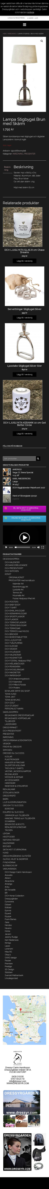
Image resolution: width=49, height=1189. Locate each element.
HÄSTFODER (9, 837)
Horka (7, 931)
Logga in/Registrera (16, 18)
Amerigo (8, 884)
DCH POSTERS (11, 602)
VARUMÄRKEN (9, 869)
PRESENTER (29, 154)
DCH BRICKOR (11, 634)
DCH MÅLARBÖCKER (14, 664)
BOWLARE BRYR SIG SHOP (17, 691)
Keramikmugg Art (20, 587)
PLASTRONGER (12, 759)
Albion (8, 878)
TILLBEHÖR (10, 721)
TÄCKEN (9, 830)
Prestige (8, 966)
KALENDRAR (8, 843)
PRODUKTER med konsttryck (22, 580)
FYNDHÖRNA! (9, 862)
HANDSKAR (10, 783)
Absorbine (9, 881)
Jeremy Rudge (11, 937)
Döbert (8, 904)
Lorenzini (9, 949)
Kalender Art (18, 584)
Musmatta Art (18, 595)
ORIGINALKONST (16, 577)
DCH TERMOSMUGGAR (16, 625)
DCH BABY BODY (12, 605)
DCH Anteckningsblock (19, 679)
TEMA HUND (10, 694)
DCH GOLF (10, 703)
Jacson (8, 934)
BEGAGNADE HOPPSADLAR (17, 718)
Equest (8, 913)
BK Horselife (10, 890)
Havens (8, 928)
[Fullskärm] (42, 547)
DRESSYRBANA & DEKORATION (17, 740)
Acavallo (9, 875)
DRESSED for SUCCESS (13, 753)
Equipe (8, 916)
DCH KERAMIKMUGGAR (16, 613)
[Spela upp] (6, 547)
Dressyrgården (11, 899)
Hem (4, 34)
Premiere (9, 963)
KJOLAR (8, 756)
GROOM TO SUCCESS (13, 805)
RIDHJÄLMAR (9, 789)
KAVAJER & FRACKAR (14, 762)
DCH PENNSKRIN (12, 666)
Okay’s (8, 954)
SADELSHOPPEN (10, 712)
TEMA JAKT (10, 697)
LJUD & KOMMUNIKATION (14, 802)
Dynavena (9, 901)
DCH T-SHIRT (11, 607)
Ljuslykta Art (18, 589)
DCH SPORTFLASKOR (15, 616)
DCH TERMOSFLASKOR (15, 622)
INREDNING (12, 34)
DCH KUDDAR (11, 646)
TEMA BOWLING (12, 700)
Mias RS (8, 952)
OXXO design (11, 957)
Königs (8, 943)
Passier (8, 960)
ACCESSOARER (12, 780)
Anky (7, 887)
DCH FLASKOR (11, 619)
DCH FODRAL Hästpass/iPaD (18, 661)
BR (6, 893)
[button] (24, 537)
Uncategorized (11, 978)
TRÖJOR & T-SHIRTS (14, 768)
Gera (7, 922)
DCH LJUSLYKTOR (13, 640)
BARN (5, 799)
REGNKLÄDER (11, 774)
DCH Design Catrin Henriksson (18, 872)
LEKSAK (6, 833)
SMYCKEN (7, 750)
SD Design (9, 969)
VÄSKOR (7, 743)
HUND (5, 853)
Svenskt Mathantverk (14, 975)
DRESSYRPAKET (10, 727)
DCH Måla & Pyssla (17, 685)
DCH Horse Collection (14, 896)
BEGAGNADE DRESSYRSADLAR (19, 715)
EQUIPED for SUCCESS (13, 812)
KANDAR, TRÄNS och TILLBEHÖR (20, 818)
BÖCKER (7, 846)
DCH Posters (14, 688)
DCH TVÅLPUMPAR (13, 643)
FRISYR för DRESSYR (12, 747)
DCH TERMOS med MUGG (17, 631)
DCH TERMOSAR (12, 628)
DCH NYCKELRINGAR (14, 669)
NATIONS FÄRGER (11, 840)
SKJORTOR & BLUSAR (15, 765)
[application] (24, 537)
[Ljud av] (38, 547)
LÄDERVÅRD (11, 724)
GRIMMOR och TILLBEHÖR (17, 815)
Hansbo (8, 925)
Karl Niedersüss (11, 940)
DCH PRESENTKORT (14, 568)
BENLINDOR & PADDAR (15, 827)
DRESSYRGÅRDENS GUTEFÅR (17, 856)
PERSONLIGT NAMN (14, 708)
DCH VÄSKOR (11, 649)
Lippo (7, 946)
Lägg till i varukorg (24, 261)
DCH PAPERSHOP (13, 675)
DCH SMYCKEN (12, 571)
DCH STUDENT (12, 706)
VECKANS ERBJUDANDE (16, 565)
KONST (8, 574)
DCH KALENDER (12, 562)
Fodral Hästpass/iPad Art (24, 598)
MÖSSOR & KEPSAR (14, 777)
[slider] (22, 547)
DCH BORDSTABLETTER (16, 637)
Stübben (9, 972)
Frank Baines (10, 919)
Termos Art (17, 592)
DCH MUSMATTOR (13, 658)
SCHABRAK (10, 821)
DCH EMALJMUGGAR (15, 610)
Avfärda (30, 12)
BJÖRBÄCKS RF (10, 865)
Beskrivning (7, 168)
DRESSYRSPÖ (9, 796)
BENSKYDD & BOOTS (14, 824)
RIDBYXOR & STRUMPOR (16, 786)
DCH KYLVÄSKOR (12, 652)
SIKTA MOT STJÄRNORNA (14, 849)
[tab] (7, 168)
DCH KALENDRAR (13, 655)
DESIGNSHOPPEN (11, 559)
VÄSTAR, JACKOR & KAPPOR (18, 771)
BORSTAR (9, 809)
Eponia (8, 910)
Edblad (8, 907)
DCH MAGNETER (12, 672)
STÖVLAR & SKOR (11, 792)
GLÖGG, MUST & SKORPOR (15, 859)
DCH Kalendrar (15, 682)
